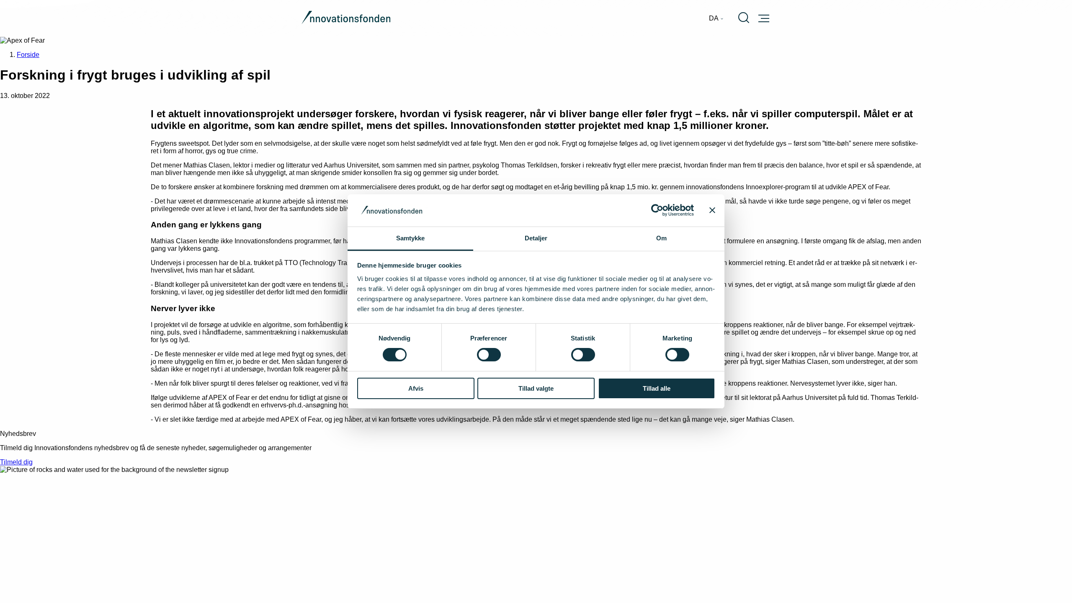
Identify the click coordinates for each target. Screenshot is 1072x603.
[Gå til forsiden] (346, 18)
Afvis (415, 388)
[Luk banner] (712, 210)
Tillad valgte (536, 388)
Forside (28, 54)
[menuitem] (716, 18)
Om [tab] (661, 238)
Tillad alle (656, 388)
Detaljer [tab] (536, 238)
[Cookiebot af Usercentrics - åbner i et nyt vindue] (657, 210)
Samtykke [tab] (410, 238)
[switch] (489, 354)
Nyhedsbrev (18, 433)
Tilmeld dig (16, 462)
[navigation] (716, 18)
